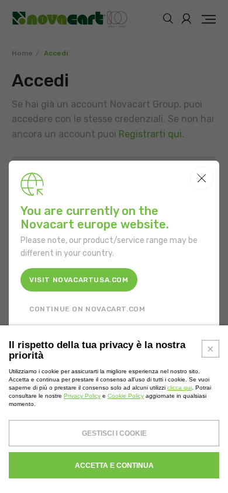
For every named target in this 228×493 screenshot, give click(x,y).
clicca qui (179, 387)
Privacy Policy (82, 396)
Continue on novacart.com (87, 309)
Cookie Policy (126, 396)
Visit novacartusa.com (79, 280)
